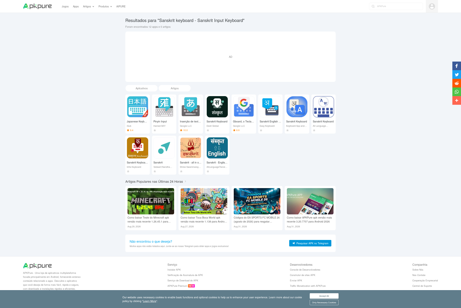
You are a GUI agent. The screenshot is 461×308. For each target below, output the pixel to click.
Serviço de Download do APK (182, 280)
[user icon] (432, 6)
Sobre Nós (417, 269)
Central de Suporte (422, 285)
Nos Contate (418, 275)
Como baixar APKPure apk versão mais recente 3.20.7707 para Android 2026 (309, 219)
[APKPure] (37, 6)
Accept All (324, 295)
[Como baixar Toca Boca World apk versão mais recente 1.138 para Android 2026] (204, 201)
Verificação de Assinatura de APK (185, 275)
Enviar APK (296, 280)
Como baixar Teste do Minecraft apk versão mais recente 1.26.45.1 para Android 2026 (148, 219)
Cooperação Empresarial (425, 280)
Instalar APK (174, 269)
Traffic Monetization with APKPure (308, 285)
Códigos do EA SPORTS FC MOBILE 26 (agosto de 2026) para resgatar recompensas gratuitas (257, 219)
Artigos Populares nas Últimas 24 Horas (154, 181)
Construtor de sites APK (302, 275)
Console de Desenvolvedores (305, 269)
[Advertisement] (230, 57)
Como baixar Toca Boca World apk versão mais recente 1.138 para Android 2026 (204, 219)
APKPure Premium (177, 285)
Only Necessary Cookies (324, 302)
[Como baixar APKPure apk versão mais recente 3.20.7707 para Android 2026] (310, 201)
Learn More (149, 301)
